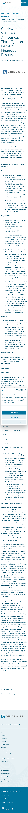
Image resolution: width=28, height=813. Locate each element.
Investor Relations (5, 750)
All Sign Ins (6, 770)
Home (2, 13)
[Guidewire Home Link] (12, 716)
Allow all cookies (14, 412)
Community (4, 735)
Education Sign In (5, 776)
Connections (4, 738)
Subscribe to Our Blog (8, 694)
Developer (3, 741)
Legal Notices (5, 799)
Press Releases (5, 16)
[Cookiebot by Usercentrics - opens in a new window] (17, 390)
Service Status (4, 761)
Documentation (5, 744)
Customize (13, 417)
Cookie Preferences (7, 802)
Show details (20, 408)
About (8, 13)
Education (3, 747)
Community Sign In (5, 773)
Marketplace (4, 756)
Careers (3, 732)
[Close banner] (25, 389)
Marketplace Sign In (5, 779)
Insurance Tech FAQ (6, 753)
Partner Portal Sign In (6, 782)
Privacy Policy (5, 795)
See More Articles (6, 690)
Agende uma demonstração (24, 3)
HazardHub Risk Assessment (7, 758)
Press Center (15, 13)
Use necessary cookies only (14, 422)
